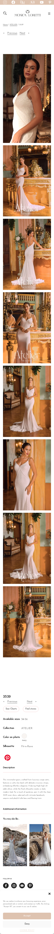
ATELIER (13, 25)
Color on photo (11, 737)
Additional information (14, 809)
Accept (27, 916)
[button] (49, 893)
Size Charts (11, 709)
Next (22, 33)
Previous (12, 33)
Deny (27, 924)
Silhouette (8, 746)
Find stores (30, 709)
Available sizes (11, 719)
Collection (8, 728)
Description (9, 767)
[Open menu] (49, 13)
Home (5, 25)
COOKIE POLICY (27, 930)
